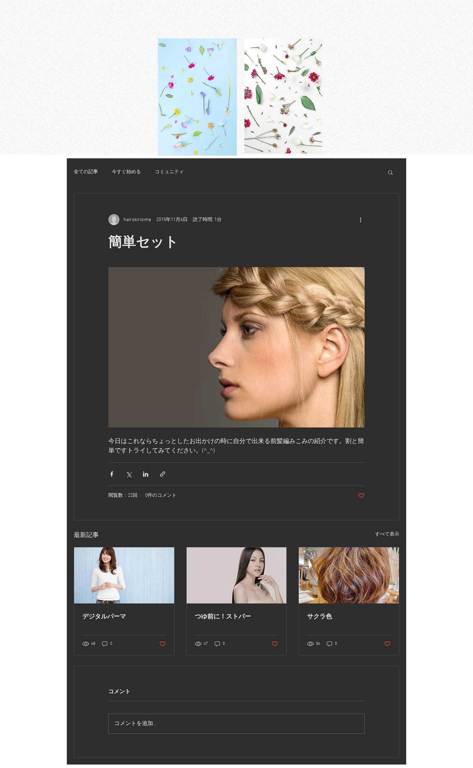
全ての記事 (86, 172)
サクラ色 (319, 616)
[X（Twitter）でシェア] (128, 474)
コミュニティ (169, 172)
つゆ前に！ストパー (223, 616)
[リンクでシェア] (162, 474)
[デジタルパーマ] (124, 575)
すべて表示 (387, 534)
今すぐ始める (126, 172)
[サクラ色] (349, 575)
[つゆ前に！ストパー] (237, 575)
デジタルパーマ (104, 616)
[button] (390, 172)
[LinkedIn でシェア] (145, 474)
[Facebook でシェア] (111, 474)
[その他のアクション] (360, 219)
